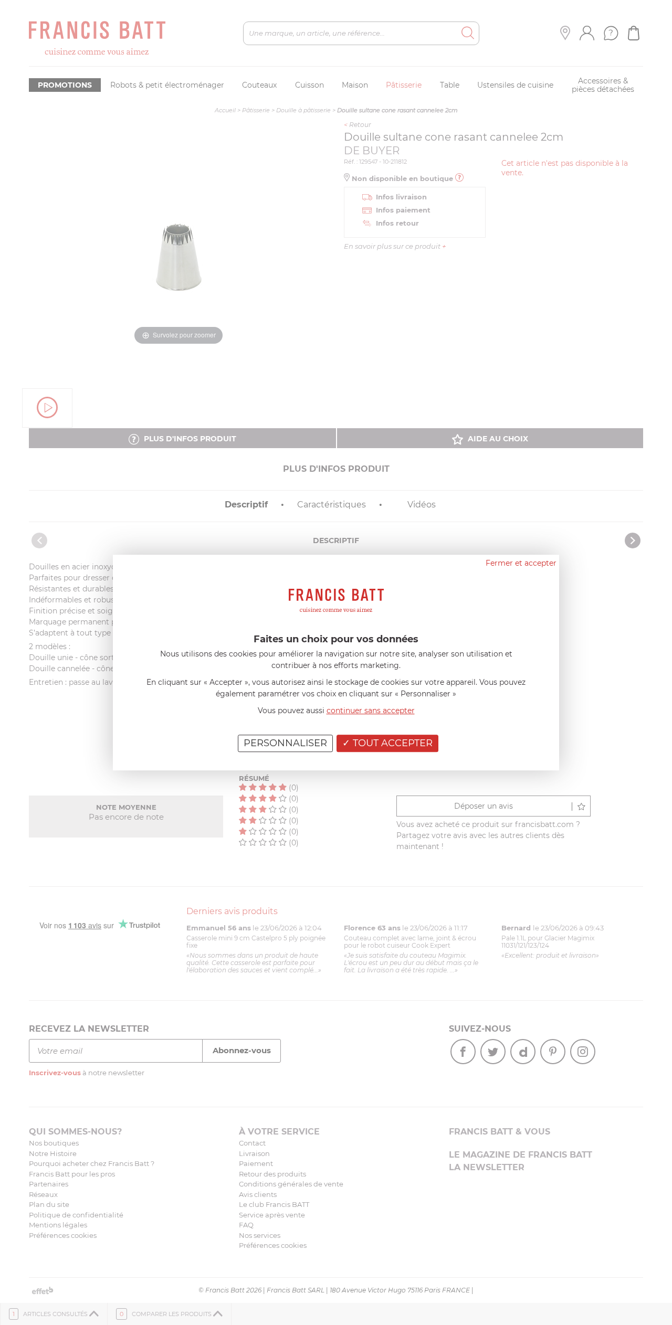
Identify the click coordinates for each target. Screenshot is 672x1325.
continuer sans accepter (371, 710)
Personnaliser (285, 743)
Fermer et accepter (521, 563)
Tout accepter (391, 743)
